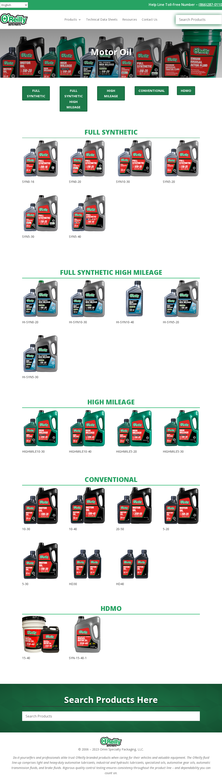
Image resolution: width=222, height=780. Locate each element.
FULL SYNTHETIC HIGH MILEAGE (73, 98)
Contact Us (149, 19)
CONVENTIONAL (152, 90)
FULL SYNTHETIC (36, 93)
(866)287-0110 (210, 4)
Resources (129, 19)
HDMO (186, 90)
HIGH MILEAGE (111, 93)
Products (70, 19)
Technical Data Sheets (102, 19)
